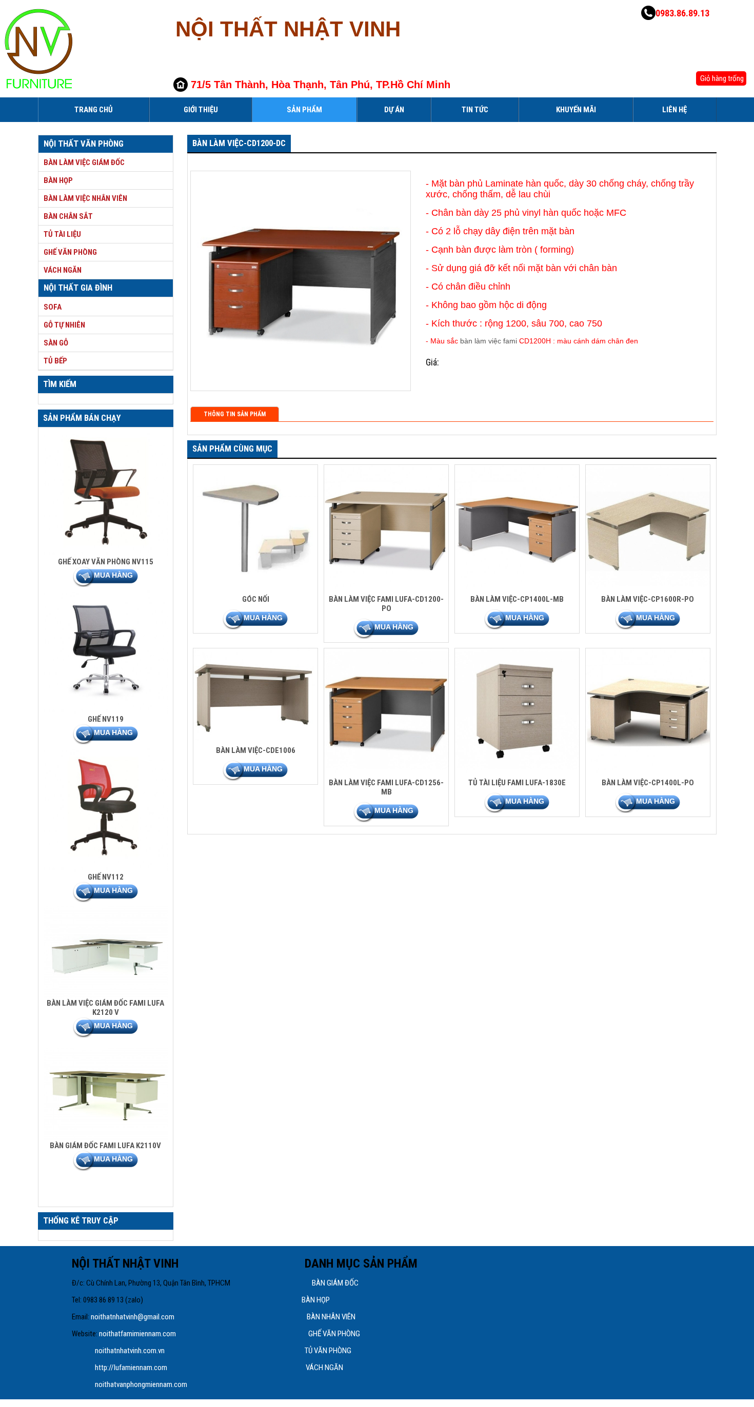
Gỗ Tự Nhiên (64, 325)
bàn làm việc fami (488, 341)
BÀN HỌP (316, 1299)
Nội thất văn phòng (84, 144)
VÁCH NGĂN (324, 1367)
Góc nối (255, 599)
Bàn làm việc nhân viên (85, 198)
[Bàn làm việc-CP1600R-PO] (648, 587)
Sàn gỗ (56, 343)
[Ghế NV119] (106, 712)
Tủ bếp (55, 360)
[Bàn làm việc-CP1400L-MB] (517, 587)
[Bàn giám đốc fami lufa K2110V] (106, 1138)
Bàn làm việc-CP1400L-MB (517, 599)
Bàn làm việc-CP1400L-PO (648, 782)
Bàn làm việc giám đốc (84, 162)
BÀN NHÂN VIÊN (331, 1316)
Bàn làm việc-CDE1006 (255, 750)
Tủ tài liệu (62, 234)
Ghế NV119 (106, 719)
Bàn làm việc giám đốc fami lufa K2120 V (105, 1007)
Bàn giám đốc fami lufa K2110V (105, 1145)
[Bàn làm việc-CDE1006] (255, 738)
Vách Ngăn (63, 270)
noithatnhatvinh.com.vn (130, 1350)
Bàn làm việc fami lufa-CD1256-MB (386, 787)
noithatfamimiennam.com (137, 1333)
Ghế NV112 (106, 877)
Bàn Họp (58, 180)
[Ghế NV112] (106, 869)
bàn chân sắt (68, 216)
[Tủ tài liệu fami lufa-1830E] (517, 770)
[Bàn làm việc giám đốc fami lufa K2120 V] (106, 996)
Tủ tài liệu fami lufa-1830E (517, 782)
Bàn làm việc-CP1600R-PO (647, 599)
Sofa (53, 307)
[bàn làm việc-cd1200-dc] (300, 383)
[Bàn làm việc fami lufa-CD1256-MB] (386, 770)
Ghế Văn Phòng (70, 252)
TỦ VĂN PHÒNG (328, 1350)
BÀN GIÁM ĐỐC (335, 1283)
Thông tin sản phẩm (235, 414)
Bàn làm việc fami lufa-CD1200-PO (386, 604)
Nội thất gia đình (78, 288)
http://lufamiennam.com (131, 1367)
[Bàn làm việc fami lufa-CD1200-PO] (386, 587)
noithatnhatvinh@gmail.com (132, 1316)
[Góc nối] (255, 587)
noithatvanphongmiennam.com (141, 1384)
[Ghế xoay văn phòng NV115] (106, 554)
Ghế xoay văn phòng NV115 (105, 561)
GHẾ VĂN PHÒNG (334, 1333)
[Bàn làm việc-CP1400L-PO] (648, 770)
